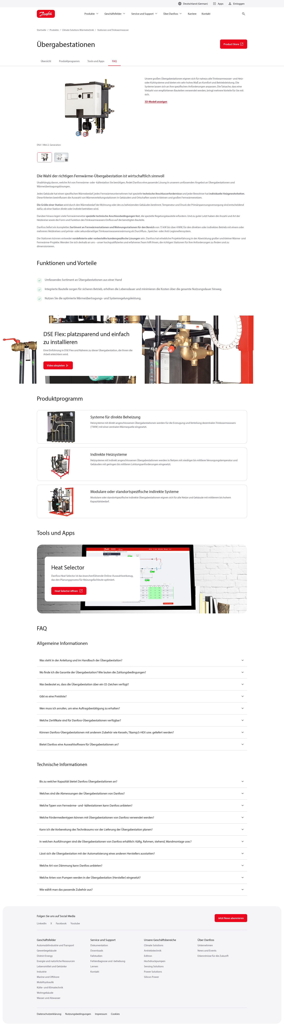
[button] (217, 3)
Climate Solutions (153, 945)
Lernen (94, 966)
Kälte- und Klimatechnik (50, 987)
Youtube (75, 923)
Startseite (41, 29)
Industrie (42, 971)
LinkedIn (42, 923)
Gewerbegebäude (47, 950)
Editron (148, 955)
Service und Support (103, 940)
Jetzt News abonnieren (231, 918)
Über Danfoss (206, 940)
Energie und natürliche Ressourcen (56, 961)
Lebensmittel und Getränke (52, 966)
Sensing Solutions (154, 966)
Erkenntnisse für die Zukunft (213, 955)
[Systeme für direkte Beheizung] (61, 426)
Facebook (61, 923)
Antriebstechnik (152, 950)
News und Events (207, 950)
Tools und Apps (95, 61)
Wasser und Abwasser (48, 998)
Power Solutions (153, 971)
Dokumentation (99, 945)
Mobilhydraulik (45, 982)
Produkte (54, 29)
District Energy (45, 955)
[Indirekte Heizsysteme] (61, 464)
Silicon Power (151, 976)
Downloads (96, 950)
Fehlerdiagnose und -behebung (107, 961)
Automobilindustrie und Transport (55, 945)
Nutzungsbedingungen (78, 1014)
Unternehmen (205, 945)
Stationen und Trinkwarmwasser (113, 29)
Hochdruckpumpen (154, 961)
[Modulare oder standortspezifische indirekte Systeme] (61, 501)
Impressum (101, 1014)
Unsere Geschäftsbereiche (160, 940)
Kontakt (94, 971)
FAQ (114, 61)
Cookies (115, 1014)
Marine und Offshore (48, 976)
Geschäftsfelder (46, 940)
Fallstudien (96, 955)
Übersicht (46, 61)
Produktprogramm (69, 61)
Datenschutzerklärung (49, 1014)
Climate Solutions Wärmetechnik (78, 29)
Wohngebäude (45, 992)
